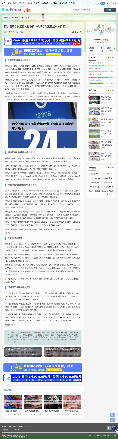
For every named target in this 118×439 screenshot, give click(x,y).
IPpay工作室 (107, 174)
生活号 (36, 3)
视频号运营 (25, 18)
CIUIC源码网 (107, 182)
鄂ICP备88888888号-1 (11, 435)
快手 (15, 3)
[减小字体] (73, 32)
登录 (114, 3)
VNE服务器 (95, 182)
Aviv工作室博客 (107, 187)
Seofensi (17, 429)
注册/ (111, 3)
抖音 (9, 3)
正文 (33, 18)
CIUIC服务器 (107, 178)
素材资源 (63, 3)
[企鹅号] (109, 428)
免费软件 (72, 3)
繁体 (102, 3)
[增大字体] (78, 32)
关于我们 (12, 426)
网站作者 (26, 332)
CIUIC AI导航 (95, 187)
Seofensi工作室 (101, 40)
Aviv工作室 (95, 174)
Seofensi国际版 (95, 191)
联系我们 (5, 426)
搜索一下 (111, 10)
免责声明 (20, 426)
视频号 (21, 3)
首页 (3, 3)
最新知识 (44, 3)
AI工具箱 (54, 3)
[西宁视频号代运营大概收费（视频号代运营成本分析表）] (42, 125)
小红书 (29, 3)
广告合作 (28, 426)
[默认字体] (75, 32)
